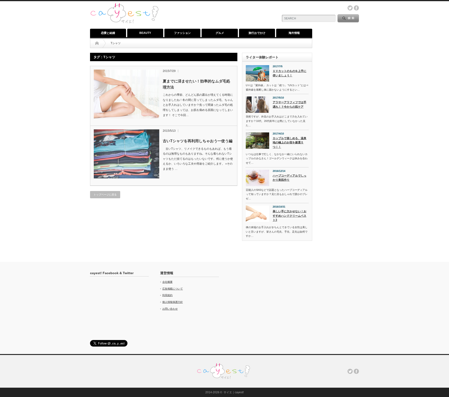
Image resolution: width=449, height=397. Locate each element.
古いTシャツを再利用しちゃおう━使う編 (197, 141)
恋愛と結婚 (108, 33)
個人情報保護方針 (172, 302)
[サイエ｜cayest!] (124, 6)
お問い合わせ (170, 308)
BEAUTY (145, 33)
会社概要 (167, 281)
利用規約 (167, 295)
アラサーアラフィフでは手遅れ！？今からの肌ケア (289, 104)
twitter (350, 8)
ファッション (182, 33)
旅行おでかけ (257, 33)
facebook (356, 8)
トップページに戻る (105, 194)
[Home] (97, 43)
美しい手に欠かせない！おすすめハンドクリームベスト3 (289, 216)
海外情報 (294, 33)
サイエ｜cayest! (234, 392)
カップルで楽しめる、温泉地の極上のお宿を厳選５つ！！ (289, 143)
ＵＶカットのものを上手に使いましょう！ (289, 73)
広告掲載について (172, 288)
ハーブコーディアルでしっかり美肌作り (289, 178)
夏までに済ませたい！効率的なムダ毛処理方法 (196, 84)
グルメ (220, 33)
